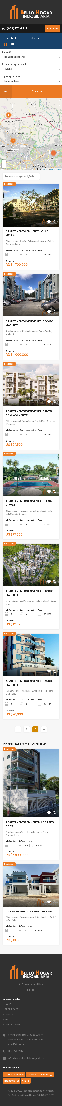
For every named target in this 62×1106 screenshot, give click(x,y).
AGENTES (9, 1014)
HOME (8, 1004)
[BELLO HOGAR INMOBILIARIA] (31, 20)
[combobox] (31, 57)
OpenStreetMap (55, 169)
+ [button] (4, 162)
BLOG (7, 1019)
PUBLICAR (52, 28)
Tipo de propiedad (11, 76)
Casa (31, 1074)
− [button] (4, 166)
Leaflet (45, 169)
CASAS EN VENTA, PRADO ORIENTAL (29, 911)
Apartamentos (14, 1074)
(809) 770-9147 (17, 28)
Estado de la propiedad (14, 64)
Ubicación (7, 52)
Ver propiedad (31, 218)
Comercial (46, 1074)
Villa (25, 1080)
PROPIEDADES (12, 1009)
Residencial (11, 1080)
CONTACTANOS (12, 1025)
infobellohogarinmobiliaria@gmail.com (26, 1058)
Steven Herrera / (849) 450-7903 (37, 1095)
